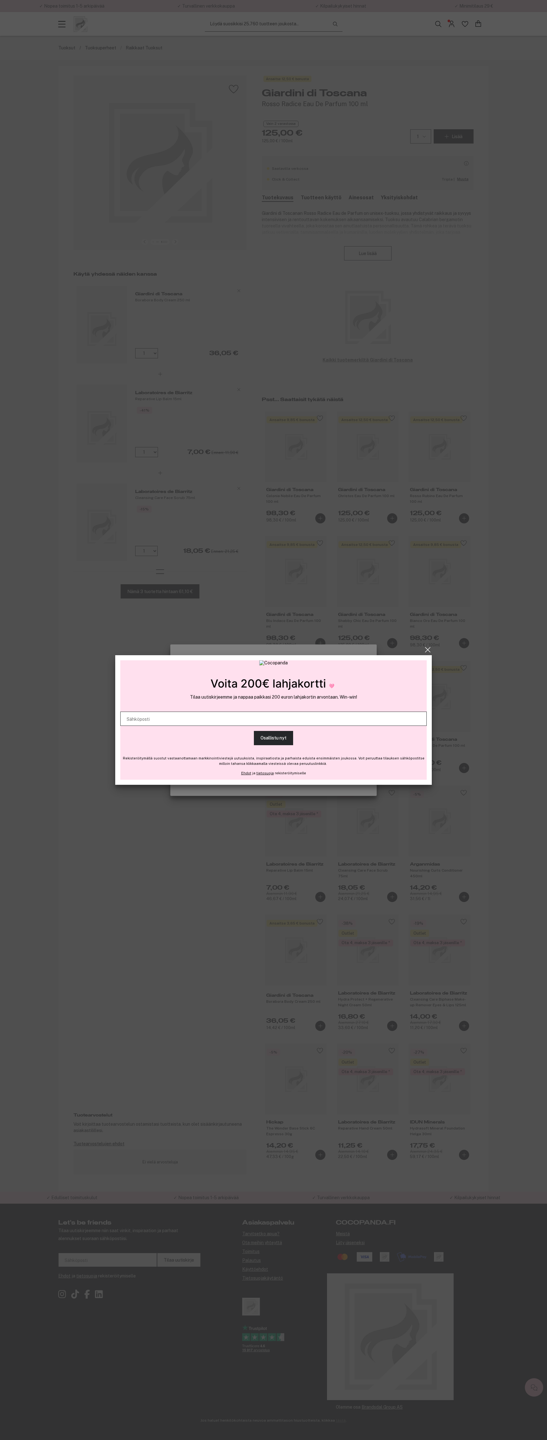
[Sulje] (428, 650)
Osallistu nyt (273, 737)
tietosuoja (265, 773)
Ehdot (246, 773)
